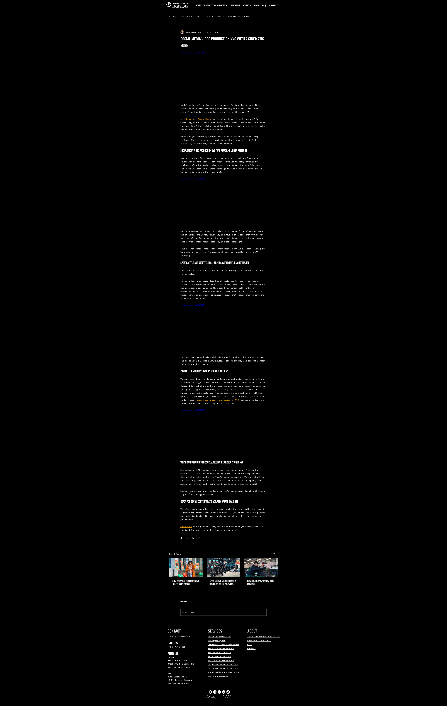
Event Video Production (221, 632)
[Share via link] (199, 538)
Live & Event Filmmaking (214, 16)
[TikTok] (228, 675)
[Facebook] (219, 675)
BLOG (249, 628)
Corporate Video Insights (190, 16)
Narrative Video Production (223, 651)
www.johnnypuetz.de (178, 666)
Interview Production (219, 640)
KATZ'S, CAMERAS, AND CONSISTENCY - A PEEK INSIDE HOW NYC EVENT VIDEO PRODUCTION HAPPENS (223, 583)
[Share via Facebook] (181, 538)
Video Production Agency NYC (223, 655)
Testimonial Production (221, 644)
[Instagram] (215, 675)
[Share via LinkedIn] (193, 538)
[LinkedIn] (223, 675)
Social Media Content (219, 636)
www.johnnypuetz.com (179, 650)
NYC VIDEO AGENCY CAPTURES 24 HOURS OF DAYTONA (260, 583)
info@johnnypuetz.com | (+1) (215, 679)
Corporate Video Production (223, 647)
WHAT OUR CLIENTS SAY (259, 624)
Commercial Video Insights (238, 16)
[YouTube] (210, 675)
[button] (216, 5)
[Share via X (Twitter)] (187, 538)
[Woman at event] (186, 567)
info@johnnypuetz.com (179, 619)
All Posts (172, 16)
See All (275, 554)
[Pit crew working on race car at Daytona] (261, 567)
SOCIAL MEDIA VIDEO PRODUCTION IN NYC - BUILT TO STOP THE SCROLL (185, 583)
